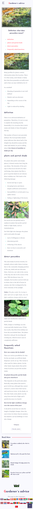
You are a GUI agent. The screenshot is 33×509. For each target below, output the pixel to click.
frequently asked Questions (15, 49)
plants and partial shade (14, 43)
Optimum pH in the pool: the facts (20, 454)
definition (10, 39)
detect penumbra (12, 46)
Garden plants (16, 429)
